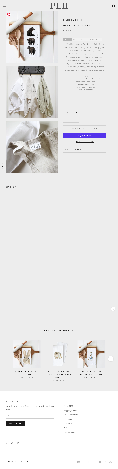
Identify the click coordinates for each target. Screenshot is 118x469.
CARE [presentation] (98, 40)
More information (74, 150)
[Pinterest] (18, 443)
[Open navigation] (4, 6)
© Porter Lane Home (17, 462)
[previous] (7, 358)
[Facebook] (7, 443)
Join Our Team (69, 432)
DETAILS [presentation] (68, 40)
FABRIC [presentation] (76, 40)
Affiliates (67, 428)
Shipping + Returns (71, 410)
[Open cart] (113, 5)
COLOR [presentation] (91, 40)
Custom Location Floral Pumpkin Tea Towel (59, 374)
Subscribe (15, 423)
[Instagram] (12, 443)
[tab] (67, 39)
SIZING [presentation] (83, 40)
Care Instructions (71, 415)
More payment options (85, 141)
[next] (110, 358)
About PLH (68, 406)
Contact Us (68, 423)
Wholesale (68, 419)
